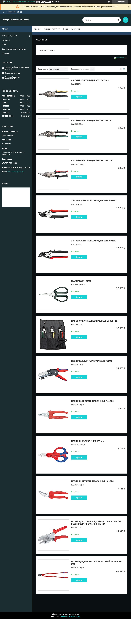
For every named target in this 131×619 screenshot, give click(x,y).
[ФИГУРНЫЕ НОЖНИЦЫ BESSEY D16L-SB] (53, 174)
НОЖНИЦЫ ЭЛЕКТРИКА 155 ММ (87, 441)
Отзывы (5, 53)
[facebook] (119, 57)
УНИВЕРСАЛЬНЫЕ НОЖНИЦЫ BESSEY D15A (93, 241)
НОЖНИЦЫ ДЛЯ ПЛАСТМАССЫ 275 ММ (91, 361)
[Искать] (118, 20)
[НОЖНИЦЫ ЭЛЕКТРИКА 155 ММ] (53, 454)
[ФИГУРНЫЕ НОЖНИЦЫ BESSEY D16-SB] (53, 134)
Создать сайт (46, 2)
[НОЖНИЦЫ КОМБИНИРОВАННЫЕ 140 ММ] (53, 414)
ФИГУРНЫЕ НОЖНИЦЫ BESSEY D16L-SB (91, 160)
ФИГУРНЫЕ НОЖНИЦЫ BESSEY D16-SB (91, 120)
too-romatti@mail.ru (15, 172)
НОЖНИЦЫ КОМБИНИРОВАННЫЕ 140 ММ (92, 401)
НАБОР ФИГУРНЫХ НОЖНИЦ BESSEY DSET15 (94, 321)
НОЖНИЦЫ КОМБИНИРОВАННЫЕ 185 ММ (92, 481)
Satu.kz (77, 614)
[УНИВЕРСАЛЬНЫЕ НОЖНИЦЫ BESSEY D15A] (53, 254)
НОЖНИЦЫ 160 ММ (81, 281)
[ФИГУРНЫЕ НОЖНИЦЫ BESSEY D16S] (53, 93)
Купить (79, 97)
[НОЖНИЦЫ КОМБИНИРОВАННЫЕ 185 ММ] (53, 494)
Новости (6, 40)
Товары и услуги (51, 29)
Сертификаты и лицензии (14, 49)
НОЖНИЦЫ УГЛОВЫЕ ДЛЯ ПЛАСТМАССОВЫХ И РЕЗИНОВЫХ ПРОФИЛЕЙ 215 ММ (96, 522)
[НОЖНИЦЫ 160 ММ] (53, 294)
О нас (65, 29)
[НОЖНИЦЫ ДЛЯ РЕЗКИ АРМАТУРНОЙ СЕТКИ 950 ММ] (53, 575)
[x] (125, 58)
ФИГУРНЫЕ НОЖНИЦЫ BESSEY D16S (90, 80)
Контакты (76, 29)
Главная (37, 29)
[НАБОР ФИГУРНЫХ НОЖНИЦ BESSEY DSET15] (53, 334)
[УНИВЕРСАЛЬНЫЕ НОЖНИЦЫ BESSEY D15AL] (53, 214)
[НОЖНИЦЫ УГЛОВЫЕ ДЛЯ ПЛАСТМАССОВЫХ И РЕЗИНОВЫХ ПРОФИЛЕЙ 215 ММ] (53, 535)
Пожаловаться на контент (70, 616)
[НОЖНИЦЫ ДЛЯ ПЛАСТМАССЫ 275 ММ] (53, 374)
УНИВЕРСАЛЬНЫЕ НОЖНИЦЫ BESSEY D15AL (94, 200)
